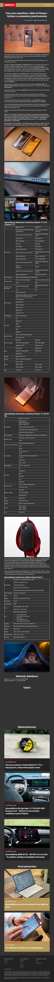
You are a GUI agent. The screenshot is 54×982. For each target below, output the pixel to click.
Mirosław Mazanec (42, 20)
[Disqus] (27, 706)
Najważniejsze (12, 20)
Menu (47, 5)
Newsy (20, 20)
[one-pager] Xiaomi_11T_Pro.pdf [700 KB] (15, 680)
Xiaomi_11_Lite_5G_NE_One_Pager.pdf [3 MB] (17, 679)
